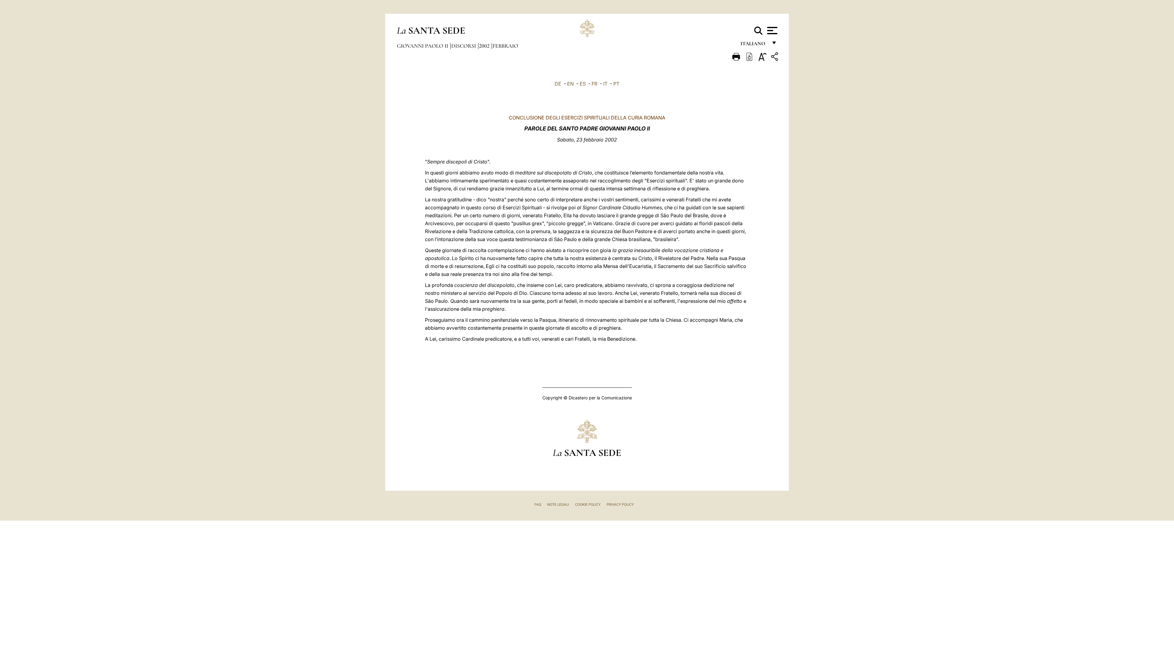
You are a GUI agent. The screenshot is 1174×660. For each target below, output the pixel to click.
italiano (754, 45)
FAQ (537, 504)
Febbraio (505, 45)
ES (583, 84)
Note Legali (558, 504)
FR (594, 84)
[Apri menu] (771, 30)
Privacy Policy (620, 504)
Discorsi (464, 45)
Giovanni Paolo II (423, 45)
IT (605, 84)
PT (616, 84)
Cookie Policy (587, 504)
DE (558, 84)
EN (570, 84)
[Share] (775, 57)
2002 (485, 45)
